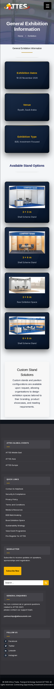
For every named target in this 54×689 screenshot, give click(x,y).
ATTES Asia (11, 459)
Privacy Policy (12, 499)
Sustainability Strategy (15, 525)
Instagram (13, 655)
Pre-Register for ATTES (16, 536)
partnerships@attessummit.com (17, 616)
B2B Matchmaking (13, 515)
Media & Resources (14, 510)
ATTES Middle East (14, 452)
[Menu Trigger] (47, 6)
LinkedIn (12, 650)
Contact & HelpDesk (14, 489)
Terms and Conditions (15, 505)
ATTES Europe (12, 465)
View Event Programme (16, 531)
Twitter (12, 646)
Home (20, 36)
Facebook (13, 641)
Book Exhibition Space (15, 520)
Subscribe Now (12, 571)
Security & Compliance (15, 494)
